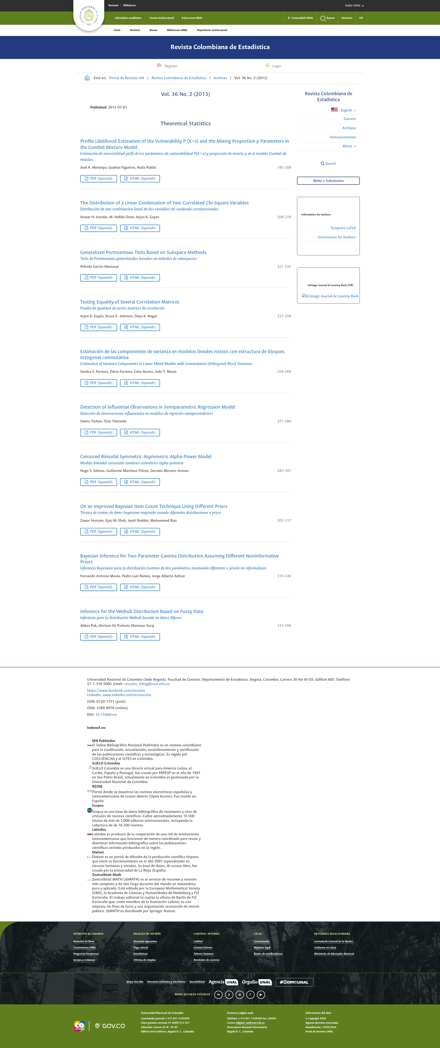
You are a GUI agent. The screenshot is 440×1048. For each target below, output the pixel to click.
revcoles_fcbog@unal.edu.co (147, 684)
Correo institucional (162, 18)
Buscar (153, 30)
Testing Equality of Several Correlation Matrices (129, 305)
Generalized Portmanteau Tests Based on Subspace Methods (143, 255)
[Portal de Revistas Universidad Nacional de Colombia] (87, 78)
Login (276, 66)
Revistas (135, 30)
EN (361, 18)
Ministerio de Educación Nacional (334, 953)
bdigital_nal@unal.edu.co (250, 1023)
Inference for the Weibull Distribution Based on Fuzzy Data (141, 614)
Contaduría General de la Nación (333, 941)
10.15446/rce (106, 715)
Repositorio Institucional (212, 30)
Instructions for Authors (337, 237)
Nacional (113, 5)
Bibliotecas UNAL (177, 30)
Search (330, 164)
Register (171, 66)
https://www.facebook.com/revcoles (116, 691)
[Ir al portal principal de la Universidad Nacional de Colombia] (88, 15)
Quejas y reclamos (84, 960)
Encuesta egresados (145, 941)
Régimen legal (262, 947)
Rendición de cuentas (206, 960)
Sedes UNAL (352, 5)
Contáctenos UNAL (84, 947)
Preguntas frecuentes (86, 953)
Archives (220, 78)
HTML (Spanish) (143, 179)
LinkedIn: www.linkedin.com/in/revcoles (119, 695)
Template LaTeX (343, 228)
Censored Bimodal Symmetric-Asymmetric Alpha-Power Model (146, 459)
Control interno (203, 947)
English (346, 110)
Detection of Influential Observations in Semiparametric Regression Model (157, 410)
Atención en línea (83, 941)
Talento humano (204, 953)
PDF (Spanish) (101, 179)
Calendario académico (128, 18)
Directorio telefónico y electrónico (166, 982)
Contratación (262, 941)
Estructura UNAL (192, 18)
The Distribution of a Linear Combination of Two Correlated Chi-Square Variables (164, 206)
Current (350, 119)
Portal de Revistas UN (126, 78)
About (348, 146)
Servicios (347, 18)
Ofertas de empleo (145, 960)
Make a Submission (328, 181)
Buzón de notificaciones (268, 953)
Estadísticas (141, 953)
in (218, 994)
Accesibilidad (197, 982)
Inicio (117, 30)
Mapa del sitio (134, 982)
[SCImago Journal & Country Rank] (330, 296)
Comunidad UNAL (300, 18)
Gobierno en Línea (325, 947)
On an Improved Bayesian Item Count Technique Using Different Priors (153, 509)
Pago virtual (141, 947)
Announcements (343, 137)
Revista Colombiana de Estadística (220, 47)
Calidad (198, 941)
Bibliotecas (129, 5)
